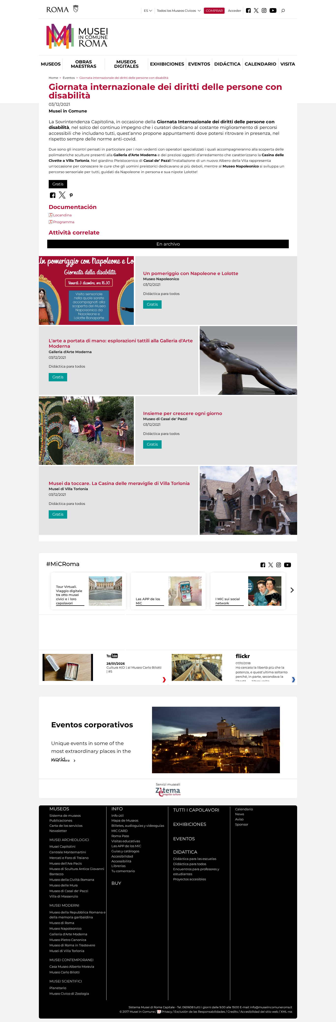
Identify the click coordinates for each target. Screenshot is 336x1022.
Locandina (62, 215)
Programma (63, 222)
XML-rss (286, 1011)
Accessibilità (121, 861)
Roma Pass (120, 836)
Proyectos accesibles (189, 879)
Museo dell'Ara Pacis (65, 863)
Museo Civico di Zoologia (69, 993)
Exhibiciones (167, 64)
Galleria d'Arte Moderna (68, 934)
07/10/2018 (262, 672)
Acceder (234, 11)
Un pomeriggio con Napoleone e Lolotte (190, 273)
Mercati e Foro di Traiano (69, 858)
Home (53, 78)
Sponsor (241, 824)
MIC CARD (119, 831)
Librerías (118, 866)
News (239, 814)
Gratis (57, 184)
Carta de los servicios (65, 826)
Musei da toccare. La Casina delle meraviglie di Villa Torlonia (119, 483)
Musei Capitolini (62, 846)
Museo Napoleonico (65, 928)
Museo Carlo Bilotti (64, 972)
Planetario (57, 988)
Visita (287, 64)
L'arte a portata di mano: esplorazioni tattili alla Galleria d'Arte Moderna (121, 343)
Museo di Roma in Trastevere (72, 945)
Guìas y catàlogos (125, 851)
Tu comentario (123, 871)
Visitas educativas (125, 841)
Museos (51, 64)
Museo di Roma (61, 923)
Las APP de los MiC (126, 846)
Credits (233, 1011)
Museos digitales (126, 64)
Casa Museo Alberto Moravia (71, 966)
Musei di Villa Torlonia (66, 951)
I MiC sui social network (227, 601)
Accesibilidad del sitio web (259, 1011)
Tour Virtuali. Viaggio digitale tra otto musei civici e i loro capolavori (69, 595)
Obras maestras (83, 64)
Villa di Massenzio (63, 896)
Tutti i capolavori (196, 810)
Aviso (239, 819)
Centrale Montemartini (67, 852)
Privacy (167, 1011)
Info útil (117, 815)
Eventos (199, 64)
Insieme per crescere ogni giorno (182, 413)
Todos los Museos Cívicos (176, 11)
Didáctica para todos (189, 864)
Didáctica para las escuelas (194, 859)
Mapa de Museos (124, 820)
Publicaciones (60, 820)
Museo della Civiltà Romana (71, 880)
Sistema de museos (65, 815)
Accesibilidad (122, 856)
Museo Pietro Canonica (67, 940)
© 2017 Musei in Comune (137, 1011)
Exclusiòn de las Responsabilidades (199, 1011)
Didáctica (227, 64)
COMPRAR (214, 11)
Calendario (260, 64)
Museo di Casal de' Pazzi (68, 891)
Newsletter (58, 831)
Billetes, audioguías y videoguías (137, 826)
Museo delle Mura (63, 885)
